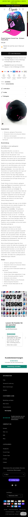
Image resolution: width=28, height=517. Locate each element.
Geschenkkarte (7, 407)
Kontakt (5, 428)
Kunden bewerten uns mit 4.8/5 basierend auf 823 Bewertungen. (18, 418)
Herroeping (8, 410)
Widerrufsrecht (22, 509)
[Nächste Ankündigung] (25, 5)
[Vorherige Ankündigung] (2, 5)
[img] (15, 327)
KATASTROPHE (10, 83)
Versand (5, 509)
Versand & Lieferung (8, 383)
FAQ (4, 380)
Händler (5, 390)
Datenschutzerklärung (13, 509)
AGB (23, 511)
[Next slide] (25, 304)
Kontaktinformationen (10, 511)
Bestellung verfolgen (8, 400)
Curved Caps (6, 452)
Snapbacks (6, 448)
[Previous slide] (2, 304)
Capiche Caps (11, 514)
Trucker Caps (6, 455)
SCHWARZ (7, 81)
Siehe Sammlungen (8, 386)
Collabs (5, 462)
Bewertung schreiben (13, 366)
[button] (4, 9)
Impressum (18, 511)
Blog (4, 438)
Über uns (5, 431)
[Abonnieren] (23, 474)
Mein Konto (6, 403)
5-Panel (5, 459)
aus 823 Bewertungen (11, 329)
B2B (4, 435)
